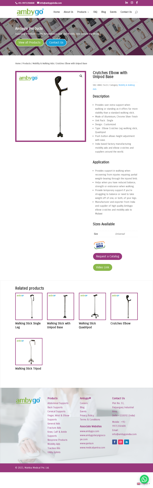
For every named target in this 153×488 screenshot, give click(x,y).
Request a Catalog (107, 256)
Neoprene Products (57, 440)
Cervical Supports (56, 411)
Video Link (102, 267)
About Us (68, 12)
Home (56, 12)
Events (113, 12)
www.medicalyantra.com (92, 447)
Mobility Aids (54, 444)
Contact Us (126, 12)
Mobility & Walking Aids (43, 63)
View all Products (29, 42)
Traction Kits (54, 448)
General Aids (54, 423)
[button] (81, 76)
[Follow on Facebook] (114, 442)
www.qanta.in (87, 443)
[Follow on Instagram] (120, 442)
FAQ (95, 12)
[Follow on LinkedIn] (126, 442)
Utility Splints (54, 452)
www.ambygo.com (89, 431)
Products (81, 12)
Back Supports (55, 407)
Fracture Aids (54, 427)
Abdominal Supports (58, 403)
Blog (103, 12)
